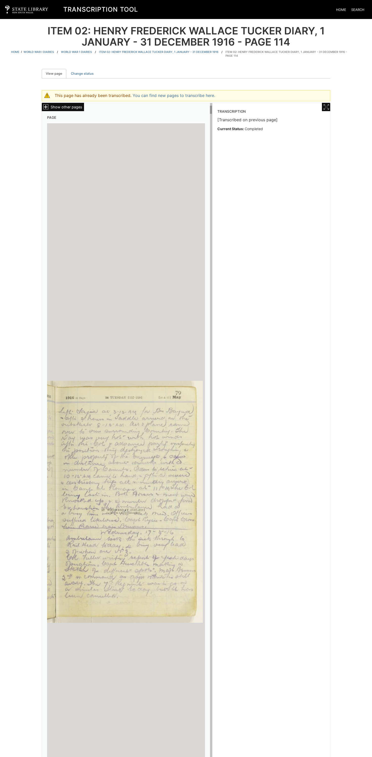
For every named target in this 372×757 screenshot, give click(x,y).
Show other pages (66, 107)
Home (341, 10)
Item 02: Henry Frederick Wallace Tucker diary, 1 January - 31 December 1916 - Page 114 (286, 53)
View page (56, 73)
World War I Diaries (39, 52)
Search (357, 10)
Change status (82, 73)
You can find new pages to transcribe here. (174, 95)
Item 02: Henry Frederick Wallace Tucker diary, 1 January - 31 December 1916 (158, 52)
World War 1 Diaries (76, 52)
